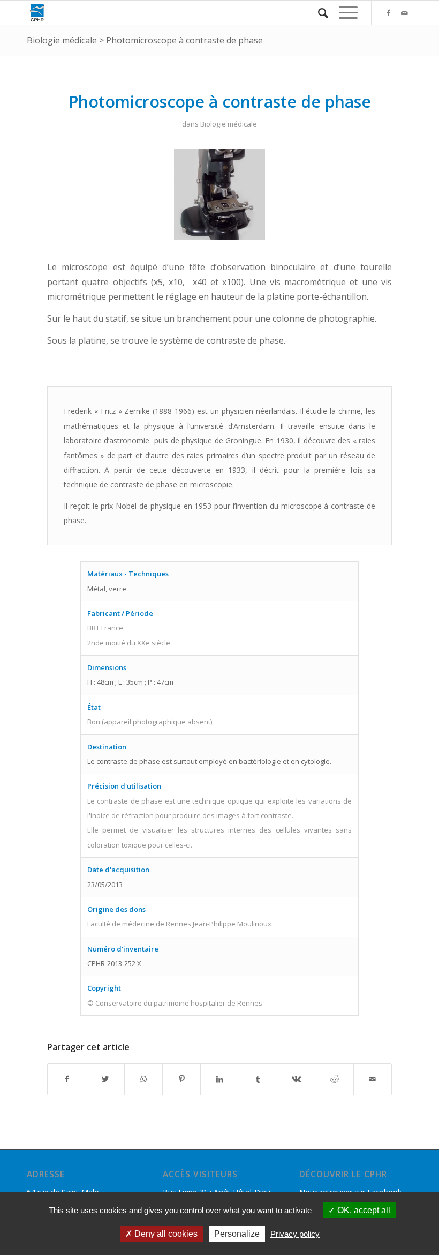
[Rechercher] (317, 13)
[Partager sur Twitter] (105, 1079)
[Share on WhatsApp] (143, 1079)
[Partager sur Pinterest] (181, 1079)
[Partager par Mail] (372, 1079)
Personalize (237, 1233)
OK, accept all (362, 1210)
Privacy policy (295, 1233)
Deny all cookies (165, 1233)
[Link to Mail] (404, 13)
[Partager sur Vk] (296, 1079)
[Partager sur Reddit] (334, 1079)
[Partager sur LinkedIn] (219, 1079)
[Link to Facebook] (388, 13)
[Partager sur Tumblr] (258, 1079)
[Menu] (343, 13)
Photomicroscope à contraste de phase (184, 40)
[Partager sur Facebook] (67, 1079)
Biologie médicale (62, 40)
